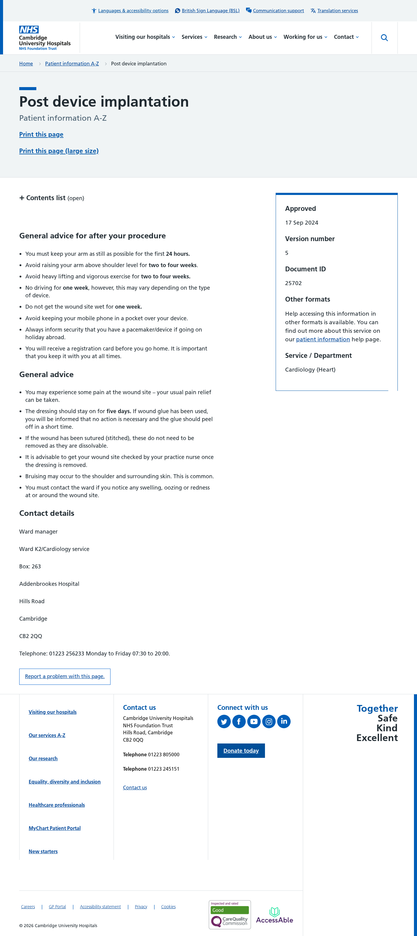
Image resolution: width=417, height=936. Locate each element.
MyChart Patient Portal (55, 828)
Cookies (168, 906)
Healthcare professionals (57, 805)
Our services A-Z (47, 735)
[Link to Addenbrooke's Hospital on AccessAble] (275, 915)
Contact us (135, 787)
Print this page (41, 134)
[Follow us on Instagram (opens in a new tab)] (269, 723)
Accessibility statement (100, 906)
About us (260, 36)
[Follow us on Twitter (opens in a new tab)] (224, 723)
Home (26, 64)
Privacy (141, 906)
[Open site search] (385, 38)
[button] (130, 11)
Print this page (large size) (59, 151)
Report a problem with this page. (65, 676)
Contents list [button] (51, 197)
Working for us (303, 36)
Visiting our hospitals (142, 36)
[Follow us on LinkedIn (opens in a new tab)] (284, 723)
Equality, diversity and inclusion (65, 782)
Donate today (241, 750)
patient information (323, 339)
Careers (28, 906)
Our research (43, 758)
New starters (43, 851)
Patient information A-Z (72, 64)
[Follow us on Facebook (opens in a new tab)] (239, 723)
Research (225, 36)
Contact (344, 36)
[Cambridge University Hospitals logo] (49, 38)
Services (192, 36)
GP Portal (57, 906)
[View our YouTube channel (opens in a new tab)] (254, 723)
